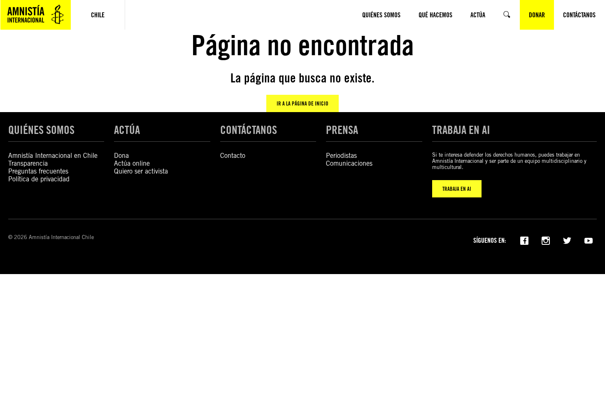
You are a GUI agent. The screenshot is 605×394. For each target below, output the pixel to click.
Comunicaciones (349, 163)
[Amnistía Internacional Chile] (35, 15)
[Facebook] (524, 239)
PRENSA (342, 129)
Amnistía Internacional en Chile (53, 155)
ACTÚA (127, 129)
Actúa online (132, 163)
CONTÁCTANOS (248, 129)
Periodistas (341, 155)
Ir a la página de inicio (302, 103)
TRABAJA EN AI (456, 188)
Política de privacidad (39, 179)
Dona (121, 155)
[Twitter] (567, 239)
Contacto (232, 155)
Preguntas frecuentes (38, 171)
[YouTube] (588, 239)
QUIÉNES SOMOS (41, 129)
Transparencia (28, 163)
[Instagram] (546, 239)
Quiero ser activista (141, 171)
